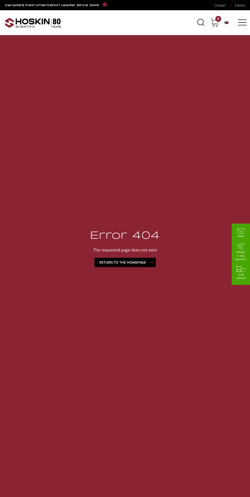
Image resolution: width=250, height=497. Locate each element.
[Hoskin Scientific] (33, 22)
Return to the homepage (122, 262)
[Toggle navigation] (241, 22)
